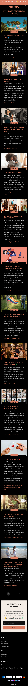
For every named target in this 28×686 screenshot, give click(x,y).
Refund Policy (4, 643)
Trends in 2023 (15, 148)
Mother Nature (20, 537)
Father (13, 192)
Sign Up (13, 627)
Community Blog (7, 148)
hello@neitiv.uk (4, 665)
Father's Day (18, 192)
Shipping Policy (4, 641)
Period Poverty (7, 487)
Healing (5, 194)
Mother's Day (14, 585)
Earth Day (6, 57)
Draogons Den (10, 103)
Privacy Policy (4, 654)
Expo (13, 242)
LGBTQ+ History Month (15, 338)
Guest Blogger (12, 57)
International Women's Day (17, 290)
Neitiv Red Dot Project (16, 485)
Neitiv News (17, 242)
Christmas (6, 384)
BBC (5, 103)
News (15, 103)
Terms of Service (5, 646)
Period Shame (14, 487)
